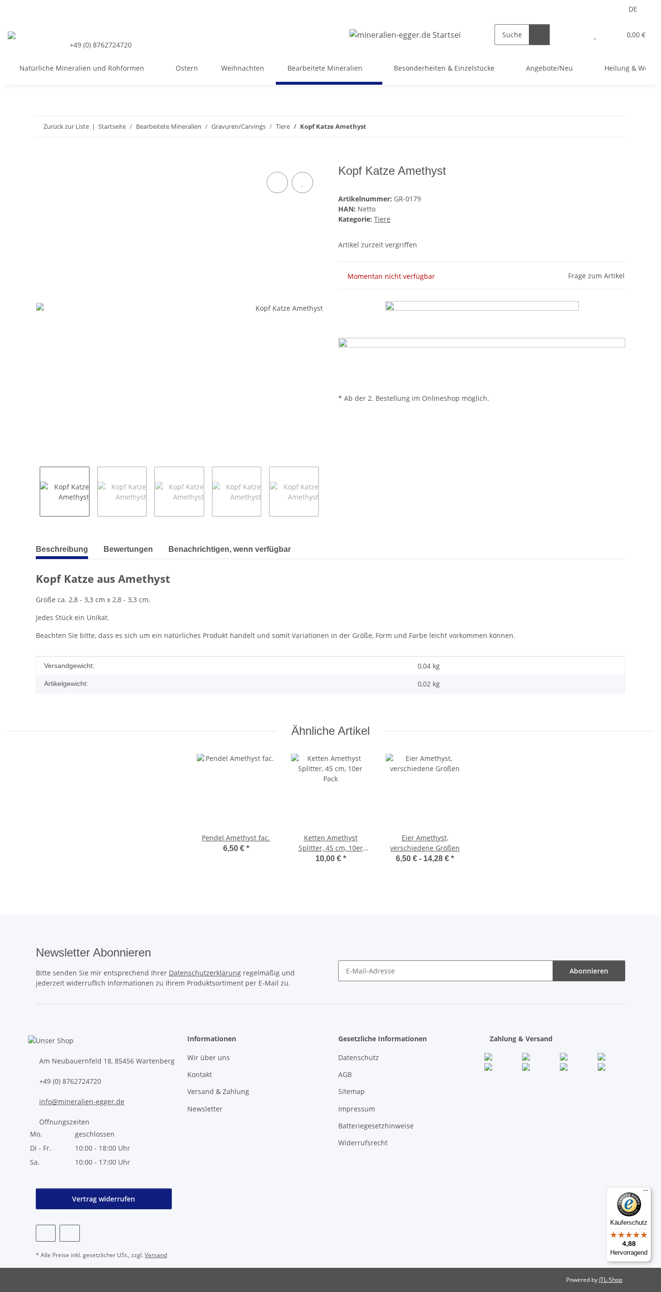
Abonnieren (589, 970)
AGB (345, 1074)
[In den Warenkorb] (43, 158)
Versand (156, 1255)
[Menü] (645, 1193)
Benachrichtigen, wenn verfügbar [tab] (229, 549)
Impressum (356, 1108)
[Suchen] (539, 34)
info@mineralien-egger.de (81, 1101)
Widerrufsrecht (363, 1142)
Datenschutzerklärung (205, 972)
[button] (575, 34)
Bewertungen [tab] (128, 549)
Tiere (382, 219)
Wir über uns (208, 1057)
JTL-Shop (610, 1280)
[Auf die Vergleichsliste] (277, 182)
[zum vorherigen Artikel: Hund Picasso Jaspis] (594, 126)
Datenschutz (358, 1057)
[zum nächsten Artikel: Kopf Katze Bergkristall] (614, 126)
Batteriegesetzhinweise (376, 1125)
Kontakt (199, 1074)
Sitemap (351, 1091)
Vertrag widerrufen (103, 1198)
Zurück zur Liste (66, 126)
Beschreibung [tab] (62, 549)
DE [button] (633, 9)
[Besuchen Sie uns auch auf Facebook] (46, 1233)
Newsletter (205, 1108)
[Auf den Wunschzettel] (302, 182)
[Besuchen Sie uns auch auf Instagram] (69, 1233)
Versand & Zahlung (218, 1091)
